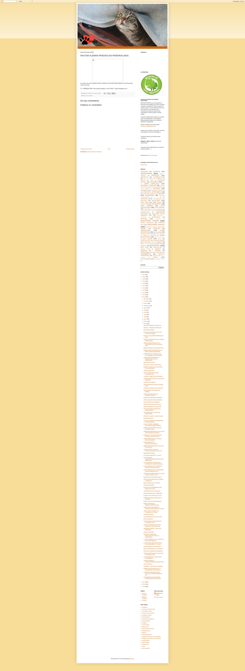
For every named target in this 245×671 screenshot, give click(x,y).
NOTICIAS (144, 219)
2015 (143, 290)
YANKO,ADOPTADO (149, 370)
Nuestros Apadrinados (147, 222)
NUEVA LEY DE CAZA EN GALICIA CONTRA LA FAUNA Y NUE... (153, 435)
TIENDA (151, 252)
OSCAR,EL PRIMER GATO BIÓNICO (153, 551)
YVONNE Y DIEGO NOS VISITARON (153, 376)
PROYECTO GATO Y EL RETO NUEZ (153, 416)
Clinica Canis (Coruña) (148, 613)
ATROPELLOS (144, 177)
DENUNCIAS (144, 193)
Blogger (132, 658)
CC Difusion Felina (147, 611)
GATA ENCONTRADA (154, 204)
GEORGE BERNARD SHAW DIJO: (152, 325)
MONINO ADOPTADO (149, 453)
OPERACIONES (145, 230)
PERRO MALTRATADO (159, 237)
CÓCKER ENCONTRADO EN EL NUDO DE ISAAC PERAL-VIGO (154, 474)
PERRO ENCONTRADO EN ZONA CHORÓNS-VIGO (152, 428)
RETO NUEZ (144, 247)
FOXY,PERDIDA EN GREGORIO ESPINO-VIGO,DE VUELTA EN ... (153, 578)
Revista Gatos (145, 640)
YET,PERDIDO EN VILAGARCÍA (152, 491)
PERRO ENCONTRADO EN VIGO (152, 404)
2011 (143, 582)
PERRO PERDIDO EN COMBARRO (153, 493)
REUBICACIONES (157, 247)
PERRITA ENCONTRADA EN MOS (152, 477)
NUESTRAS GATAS (150, 221)
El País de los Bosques (148, 619)
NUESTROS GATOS (156, 225)
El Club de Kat (146, 617)
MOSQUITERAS (156, 217)
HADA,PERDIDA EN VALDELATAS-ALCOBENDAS (153, 557)
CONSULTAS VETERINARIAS (152, 192)
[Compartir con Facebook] (113, 93)
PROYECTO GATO (159, 594)
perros (159, 239)
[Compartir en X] (111, 93)
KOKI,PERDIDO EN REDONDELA (152, 546)
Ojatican (144, 632)
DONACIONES (149, 195)
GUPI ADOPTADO (148, 519)
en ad (156, 197)
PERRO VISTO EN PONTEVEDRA (152, 501)
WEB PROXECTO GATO (159, 259)
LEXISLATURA (144, 210)
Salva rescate (145, 642)
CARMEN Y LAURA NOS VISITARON (153, 566)
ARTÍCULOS (155, 175)
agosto (146, 307)
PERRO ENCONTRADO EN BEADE (153, 397)
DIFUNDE (162, 193)
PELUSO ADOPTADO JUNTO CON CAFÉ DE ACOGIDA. (153, 333)
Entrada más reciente (86, 149)
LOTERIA (159, 210)
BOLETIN (143, 180)
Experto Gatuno (146, 621)
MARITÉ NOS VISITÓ (149, 362)
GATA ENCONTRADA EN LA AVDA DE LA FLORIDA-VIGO (153, 554)
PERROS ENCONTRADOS (147, 240)
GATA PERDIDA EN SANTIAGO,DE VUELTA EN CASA (153, 522)
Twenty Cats (145, 644)
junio (145, 312)
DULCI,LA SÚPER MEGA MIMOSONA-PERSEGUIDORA (154, 421)
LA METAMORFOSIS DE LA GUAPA (153, 517)
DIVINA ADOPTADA (149, 514)
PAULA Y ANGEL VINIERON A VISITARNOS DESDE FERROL (152, 425)
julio (145, 310)
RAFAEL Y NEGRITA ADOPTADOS (152, 327)
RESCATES (154, 246)
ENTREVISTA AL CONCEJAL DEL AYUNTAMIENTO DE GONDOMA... (153, 354)
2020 (143, 279)
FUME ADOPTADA (148, 418)
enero (145, 323)
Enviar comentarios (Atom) (95, 151)
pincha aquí (144, 164)
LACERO (152, 209)
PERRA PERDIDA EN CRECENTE (152, 406)
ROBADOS (158, 249)
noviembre (147, 301)
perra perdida (157, 232)
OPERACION (156, 228)
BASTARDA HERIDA (149, 330)
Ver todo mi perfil (158, 597)
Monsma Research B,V (148, 628)
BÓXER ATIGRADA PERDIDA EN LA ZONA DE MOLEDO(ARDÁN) (153, 351)
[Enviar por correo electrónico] (107, 93)
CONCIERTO (144, 190)
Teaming (144, 600)
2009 (143, 586)
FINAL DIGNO (145, 202)
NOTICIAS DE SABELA (150, 382)
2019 (143, 281)
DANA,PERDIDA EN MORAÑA (151, 402)
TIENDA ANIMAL (159, 252)
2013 (143, 294)
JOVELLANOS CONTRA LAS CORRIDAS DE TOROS (151, 511)
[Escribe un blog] (109, 93)
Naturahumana (146, 630)
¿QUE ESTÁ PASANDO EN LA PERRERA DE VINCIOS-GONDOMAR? (151, 359)
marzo (145, 319)
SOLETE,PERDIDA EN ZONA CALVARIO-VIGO (151, 373)
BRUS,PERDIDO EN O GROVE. (152, 483)
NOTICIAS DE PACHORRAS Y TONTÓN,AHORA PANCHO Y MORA (154, 508)
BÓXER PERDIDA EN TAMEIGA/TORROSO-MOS (151, 504)
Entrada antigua (130, 149)
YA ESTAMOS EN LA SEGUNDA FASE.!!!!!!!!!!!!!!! (152, 413)
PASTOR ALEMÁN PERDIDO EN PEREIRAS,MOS (152, 409)
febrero (146, 321)
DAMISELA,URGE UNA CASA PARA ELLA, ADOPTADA (153, 367)
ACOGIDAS (156, 171)
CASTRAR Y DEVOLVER (148, 185)
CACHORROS (153, 182)
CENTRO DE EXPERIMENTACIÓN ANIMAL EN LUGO (153, 488)
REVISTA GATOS (145, 249)
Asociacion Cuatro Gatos (148, 609)
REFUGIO (159, 243)
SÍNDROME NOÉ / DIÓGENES (151, 250)
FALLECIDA (144, 200)
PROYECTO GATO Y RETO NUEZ (152, 364)
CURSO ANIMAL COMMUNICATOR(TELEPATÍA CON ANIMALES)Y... (154, 459)
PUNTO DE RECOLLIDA (147, 243)
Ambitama (144, 607)
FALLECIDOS (156, 200)
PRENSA (159, 242)
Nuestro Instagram (144, 597)
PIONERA (145, 242)
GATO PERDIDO (159, 207)
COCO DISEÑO (145, 188)
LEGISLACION (159, 209)
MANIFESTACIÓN (145, 212)
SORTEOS (143, 252)
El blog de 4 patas (146, 615)
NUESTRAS (158, 218)
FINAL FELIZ (157, 202)
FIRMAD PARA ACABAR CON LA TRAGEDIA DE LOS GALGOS (152, 569)
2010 (143, 584)
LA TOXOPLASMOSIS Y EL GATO (152, 455)
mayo (145, 314)
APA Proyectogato (152, 155)
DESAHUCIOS (152, 193)
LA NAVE (146, 209)
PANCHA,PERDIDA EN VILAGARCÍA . (153, 549)
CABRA (151, 180)
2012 (143, 297)
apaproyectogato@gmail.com (148, 126)
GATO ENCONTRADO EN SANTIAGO (153, 388)
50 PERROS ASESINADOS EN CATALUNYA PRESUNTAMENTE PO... (153, 574)
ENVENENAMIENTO (158, 198)
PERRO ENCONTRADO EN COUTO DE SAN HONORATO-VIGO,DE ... (154, 432)
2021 (143, 276)
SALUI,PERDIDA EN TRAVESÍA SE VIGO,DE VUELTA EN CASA (153, 467)
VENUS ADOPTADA (149, 532)
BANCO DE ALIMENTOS (155, 178)
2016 (143, 288)
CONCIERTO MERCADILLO (158, 190)
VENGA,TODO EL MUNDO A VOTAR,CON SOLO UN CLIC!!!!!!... (153, 450)
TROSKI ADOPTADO (149, 485)
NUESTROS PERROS (151, 227)
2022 (143, 274)
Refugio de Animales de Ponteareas (151, 638)
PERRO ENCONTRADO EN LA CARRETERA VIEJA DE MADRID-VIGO (153, 344)
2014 (143, 292)
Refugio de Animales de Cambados (151, 636)
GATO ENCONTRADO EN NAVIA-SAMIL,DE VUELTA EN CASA (152, 525)
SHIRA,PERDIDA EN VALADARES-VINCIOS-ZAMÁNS (153, 439)
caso (164, 182)
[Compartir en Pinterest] (115, 93)
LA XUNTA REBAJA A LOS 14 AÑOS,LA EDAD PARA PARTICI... (154, 540)
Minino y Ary (145, 627)
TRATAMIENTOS (146, 254)
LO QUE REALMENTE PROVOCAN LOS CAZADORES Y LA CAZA (153, 543)
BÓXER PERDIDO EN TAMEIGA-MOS (153, 348)
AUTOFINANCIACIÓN (159, 177)
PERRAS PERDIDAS (160, 233)
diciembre (146, 299)
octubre (146, 303)
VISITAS (155, 257)
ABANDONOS (144, 171)
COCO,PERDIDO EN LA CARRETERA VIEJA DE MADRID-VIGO (153, 470)
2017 (143, 285)
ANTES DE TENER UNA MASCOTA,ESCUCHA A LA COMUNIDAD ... (151, 536)
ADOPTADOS (146, 174)
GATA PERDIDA (147, 205)
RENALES (143, 245)
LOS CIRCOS (152, 210)
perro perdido (89, 95)
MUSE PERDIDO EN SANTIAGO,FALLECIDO (150, 443)
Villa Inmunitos (146, 648)
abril (145, 316)
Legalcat (144, 623)
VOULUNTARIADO (146, 259)
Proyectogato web (146, 634)
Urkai (143, 646)
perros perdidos (160, 240)
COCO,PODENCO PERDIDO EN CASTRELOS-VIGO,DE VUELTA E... (153, 463)
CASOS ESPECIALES (151, 183)
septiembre (147, 305)
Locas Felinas (145, 624)
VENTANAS (155, 255)
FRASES (143, 204)
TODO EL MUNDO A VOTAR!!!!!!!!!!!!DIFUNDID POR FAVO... (154, 561)
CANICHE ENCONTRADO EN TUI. (153, 495)
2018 (143, 283)
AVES (145, 178)
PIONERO (152, 242)
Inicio (109, 149)
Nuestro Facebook (144, 594)
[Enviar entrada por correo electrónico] (104, 93)
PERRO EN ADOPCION (149, 235)
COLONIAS (156, 188)
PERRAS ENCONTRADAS (147, 233)
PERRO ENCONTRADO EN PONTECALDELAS (151, 394)
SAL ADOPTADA (148, 564)
